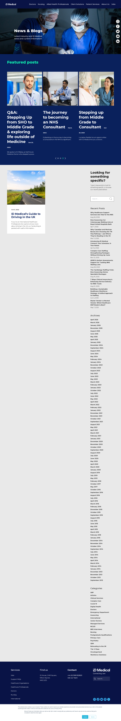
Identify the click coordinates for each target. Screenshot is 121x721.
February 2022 (95, 407)
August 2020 (95, 453)
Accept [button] (85, 717)
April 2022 (94, 402)
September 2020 (96, 450)
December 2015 (96, 509)
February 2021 (95, 436)
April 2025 (94, 339)
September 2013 (96, 580)
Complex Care (95, 601)
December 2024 (96, 345)
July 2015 (93, 521)
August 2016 (95, 495)
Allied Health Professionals (58, 4)
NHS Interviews (96, 629)
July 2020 (94, 456)
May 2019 (93, 478)
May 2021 (93, 427)
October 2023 (95, 368)
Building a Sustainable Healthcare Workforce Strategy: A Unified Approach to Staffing (101, 293)
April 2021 (94, 430)
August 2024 (95, 351)
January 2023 (95, 388)
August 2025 (95, 331)
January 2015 (95, 538)
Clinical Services (96, 598)
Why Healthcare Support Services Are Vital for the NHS (101, 215)
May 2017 (93, 487)
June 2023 (94, 376)
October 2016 (95, 489)
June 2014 (94, 555)
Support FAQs (16, 679)
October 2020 (95, 447)
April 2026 (94, 320)
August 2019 (95, 472)
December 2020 (96, 441)
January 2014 (95, 569)
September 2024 (96, 348)
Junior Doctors (96, 621)
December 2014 (96, 540)
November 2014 (96, 543)
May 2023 (94, 379)
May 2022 (94, 399)
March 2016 (94, 504)
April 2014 (94, 560)
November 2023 (96, 365)
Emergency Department (99, 612)
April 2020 (94, 464)
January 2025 (95, 342)
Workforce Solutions (98, 655)
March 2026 (94, 322)
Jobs (113, 4)
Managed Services (97, 624)
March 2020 (94, 467)
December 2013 (96, 572)
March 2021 (94, 433)
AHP (92, 592)
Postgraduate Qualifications (101, 635)
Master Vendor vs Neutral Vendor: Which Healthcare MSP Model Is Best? (100, 304)
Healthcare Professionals (19, 687)
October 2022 (95, 390)
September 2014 (96, 549)
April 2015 (94, 529)
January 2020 (95, 470)
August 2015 (95, 518)
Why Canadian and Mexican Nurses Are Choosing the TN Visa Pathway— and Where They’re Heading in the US (101, 234)
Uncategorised (96, 652)
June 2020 (94, 458)
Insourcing (94, 615)
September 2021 (96, 422)
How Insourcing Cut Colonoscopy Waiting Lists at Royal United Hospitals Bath (101, 223)
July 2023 (94, 373)
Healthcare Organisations (20, 683)
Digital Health (95, 607)
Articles (93, 595)
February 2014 (95, 566)
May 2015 (93, 526)
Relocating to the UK (98, 646)
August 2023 (95, 371)
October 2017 (95, 484)
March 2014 (94, 563)
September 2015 (96, 515)
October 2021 (95, 419)
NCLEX (92, 626)
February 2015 (95, 535)
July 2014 (94, 552)
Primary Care (95, 638)
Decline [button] (93, 717)
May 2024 (94, 356)
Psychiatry (94, 641)
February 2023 (95, 385)
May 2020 (94, 461)
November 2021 (96, 416)
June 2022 (94, 396)
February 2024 (96, 359)
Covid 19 (93, 604)
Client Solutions (77, 4)
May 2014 (94, 557)
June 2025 (94, 334)
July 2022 (94, 393)
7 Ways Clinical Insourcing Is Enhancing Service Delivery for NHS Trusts (101, 283)
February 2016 (95, 506)
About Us (105, 4)
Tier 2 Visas (94, 649)
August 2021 (95, 424)
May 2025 (94, 337)
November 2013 (96, 574)
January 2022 (95, 410)
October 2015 (95, 512)
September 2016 (96, 492)
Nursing (41, 4)
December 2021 (96, 413)
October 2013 (95, 577)
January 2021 (95, 439)
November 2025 (96, 328)
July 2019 (93, 475)
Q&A (92, 643)
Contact (72, 670)
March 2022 (94, 405)
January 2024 (95, 362)
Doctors (32, 4)
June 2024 (94, 354)
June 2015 (94, 523)
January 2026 (95, 325)
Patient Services (92, 4)
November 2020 (96, 444)
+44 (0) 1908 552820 (75, 675)
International (95, 618)
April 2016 (94, 501)
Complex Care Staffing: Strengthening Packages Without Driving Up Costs (100, 254)
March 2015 (94, 532)
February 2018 (95, 481)
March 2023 (94, 382)
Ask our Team (73, 678)
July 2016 (93, 498)
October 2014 (95, 546)
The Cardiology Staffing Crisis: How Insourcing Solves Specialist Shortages (102, 273)
